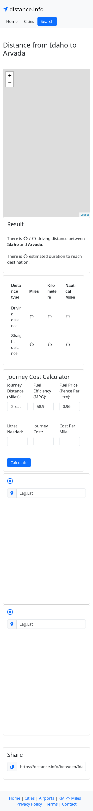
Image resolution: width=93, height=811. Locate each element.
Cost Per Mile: (67, 429)
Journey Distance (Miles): (15, 391)
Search (47, 21)
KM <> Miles (70, 798)
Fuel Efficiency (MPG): (42, 391)
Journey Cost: (40, 429)
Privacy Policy (29, 804)
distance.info (26, 9)
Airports (46, 798)
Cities (29, 21)
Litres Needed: (15, 429)
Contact (69, 804)
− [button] (9, 83)
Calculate (19, 462)
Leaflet (85, 214)
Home (12, 21)
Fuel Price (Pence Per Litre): (70, 391)
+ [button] (9, 75)
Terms (52, 804)
